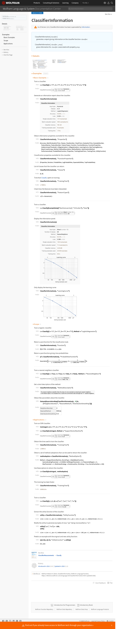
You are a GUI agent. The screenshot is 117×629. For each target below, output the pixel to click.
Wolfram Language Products (100, 609)
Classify (60, 62)
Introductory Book (86, 605)
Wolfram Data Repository (64, 609)
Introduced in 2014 (45, 566)
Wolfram (86, 621)
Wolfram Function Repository (44, 609)
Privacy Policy (100, 621)
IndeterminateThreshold (41, 66)
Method (59, 60)
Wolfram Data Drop (82, 609)
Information (86, 27)
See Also (108, 14)
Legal (93, 621)
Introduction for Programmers (65, 605)
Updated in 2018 (61, 566)
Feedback (100, 583)
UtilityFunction (60, 62)
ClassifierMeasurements (46, 555)
